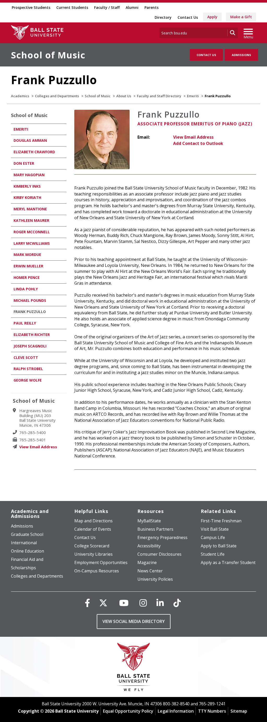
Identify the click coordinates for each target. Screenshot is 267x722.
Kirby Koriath (27, 197)
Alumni (132, 7)
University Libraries (93, 554)
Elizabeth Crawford (34, 151)
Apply (212, 16)
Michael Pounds (30, 300)
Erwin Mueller (28, 266)
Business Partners (155, 529)
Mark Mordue (27, 254)
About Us (123, 96)
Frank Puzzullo (30, 311)
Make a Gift (241, 16)
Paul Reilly (25, 323)
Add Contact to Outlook (198, 143)
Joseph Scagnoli (30, 346)
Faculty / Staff (107, 7)
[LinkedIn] (160, 602)
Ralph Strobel (28, 368)
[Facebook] (87, 602)
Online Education (27, 551)
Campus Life (213, 537)
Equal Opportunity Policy (128, 711)
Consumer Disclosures (159, 554)
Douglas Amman (30, 140)
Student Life (212, 554)
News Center (150, 571)
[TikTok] (177, 602)
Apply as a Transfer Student (228, 562)
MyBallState (149, 521)
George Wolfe (28, 380)
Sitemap (238, 711)
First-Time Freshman (221, 521)
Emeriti (193, 96)
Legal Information (176, 711)
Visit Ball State (215, 529)
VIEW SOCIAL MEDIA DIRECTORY (133, 621)
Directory (163, 17)
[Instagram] (143, 602)
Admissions (241, 55)
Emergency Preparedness (162, 537)
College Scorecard (91, 546)
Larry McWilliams (32, 243)
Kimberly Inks (27, 186)
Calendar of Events (92, 529)
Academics (20, 96)
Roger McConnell (32, 231)
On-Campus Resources (96, 571)
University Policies (155, 579)
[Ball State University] (133, 668)
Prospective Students (31, 7)
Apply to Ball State (218, 546)
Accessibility (149, 546)
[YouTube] (124, 602)
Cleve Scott (26, 357)
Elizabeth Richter (32, 334)
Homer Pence (27, 277)
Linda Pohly (26, 288)
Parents (151, 7)
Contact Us (188, 17)
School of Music (48, 55)
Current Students (72, 7)
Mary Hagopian (29, 174)
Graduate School (27, 534)
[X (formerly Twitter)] (103, 602)
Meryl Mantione (30, 208)
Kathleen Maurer (31, 220)
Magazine (147, 562)
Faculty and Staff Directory (159, 96)
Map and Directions (93, 521)
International (24, 543)
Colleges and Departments (57, 96)
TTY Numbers (212, 711)
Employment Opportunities (101, 562)
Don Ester (24, 163)
